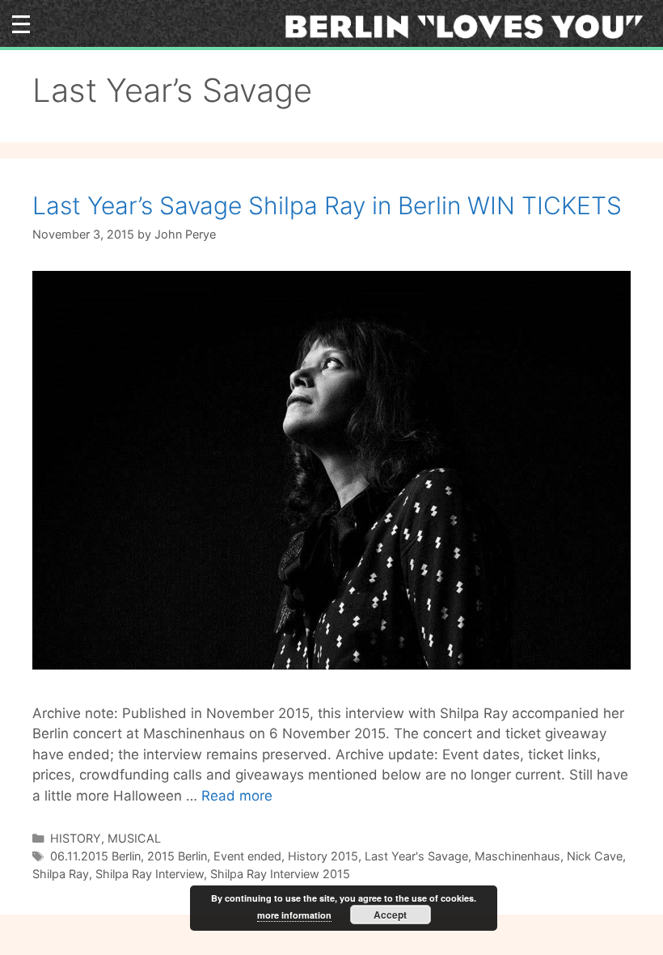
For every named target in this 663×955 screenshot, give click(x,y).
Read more (236, 796)
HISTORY (75, 838)
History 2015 (323, 856)
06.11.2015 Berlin (95, 856)
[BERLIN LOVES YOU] (469, 26)
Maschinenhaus (517, 856)
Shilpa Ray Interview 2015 (280, 874)
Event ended (247, 856)
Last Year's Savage (416, 856)
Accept (390, 914)
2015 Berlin (177, 856)
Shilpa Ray (60, 874)
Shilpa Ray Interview (149, 874)
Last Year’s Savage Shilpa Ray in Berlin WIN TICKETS (327, 205)
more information (294, 915)
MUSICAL (134, 838)
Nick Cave (595, 856)
